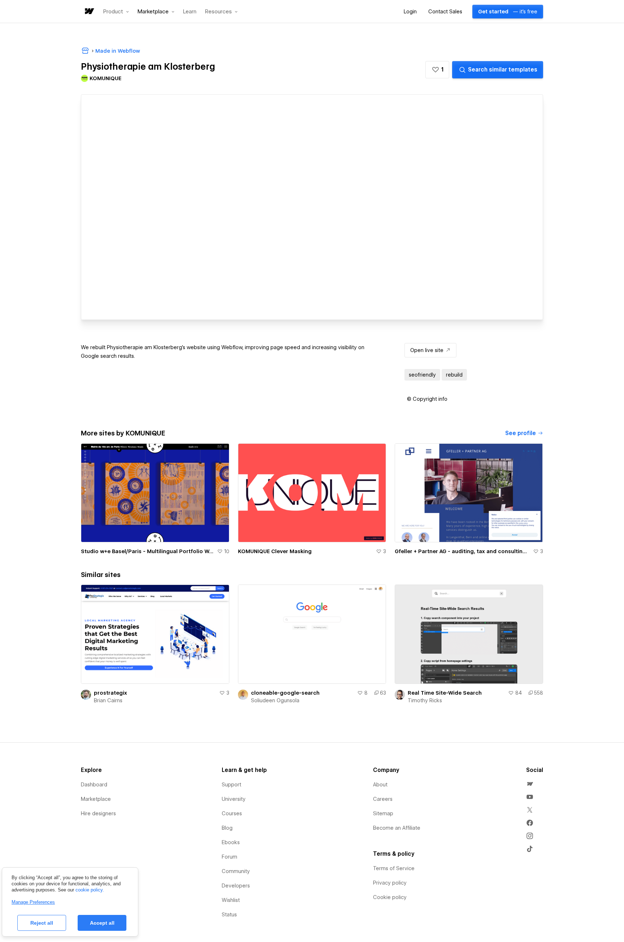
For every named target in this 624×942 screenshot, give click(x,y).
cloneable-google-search (285, 693)
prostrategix (110, 693)
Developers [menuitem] (236, 886)
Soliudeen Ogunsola (275, 700)
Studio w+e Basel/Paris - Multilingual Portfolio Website (147, 551)
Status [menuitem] (229, 914)
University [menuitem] (234, 799)
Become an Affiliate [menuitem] (396, 828)
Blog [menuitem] (227, 828)
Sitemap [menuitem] (383, 813)
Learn (189, 12)
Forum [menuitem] (229, 857)
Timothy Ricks (425, 700)
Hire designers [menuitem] (98, 813)
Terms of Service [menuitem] (394, 868)
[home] (89, 11)
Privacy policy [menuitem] (390, 883)
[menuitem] (529, 783)
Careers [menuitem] (383, 799)
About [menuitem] (380, 784)
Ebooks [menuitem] (231, 842)
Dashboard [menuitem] (94, 784)
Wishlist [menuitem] (231, 900)
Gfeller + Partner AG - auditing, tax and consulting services (462, 551)
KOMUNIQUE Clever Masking (275, 551)
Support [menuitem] (231, 784)
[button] (116, 11)
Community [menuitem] (236, 871)
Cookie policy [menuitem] (390, 897)
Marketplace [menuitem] (96, 799)
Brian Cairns (108, 700)
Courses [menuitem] (232, 813)
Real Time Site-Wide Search (445, 693)
